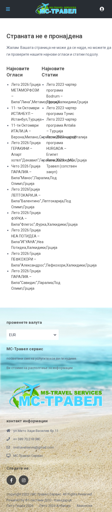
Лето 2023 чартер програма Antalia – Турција (61, 125)
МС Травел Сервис (28, 456)
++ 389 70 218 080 (26, 439)
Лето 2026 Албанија (55, 506)
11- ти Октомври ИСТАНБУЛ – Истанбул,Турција (26, 114)
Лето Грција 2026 (20, 506)
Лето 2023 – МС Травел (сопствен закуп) (61, 166)
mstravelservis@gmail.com (33, 447)
